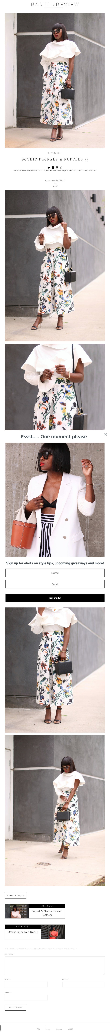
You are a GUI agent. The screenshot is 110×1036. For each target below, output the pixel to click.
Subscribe (55, 598)
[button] (55, 563)
